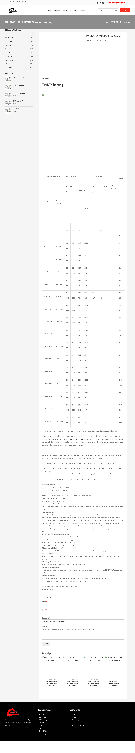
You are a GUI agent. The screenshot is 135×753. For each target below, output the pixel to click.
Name (44, 602)
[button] (125, 10)
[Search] (116, 10)
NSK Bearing (8, 56)
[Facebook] (97, 3)
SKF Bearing (8, 49)
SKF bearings (79, 439)
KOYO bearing (9, 60)
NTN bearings (71, 439)
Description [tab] (45, 79)
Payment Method (76, 723)
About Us (74, 714)
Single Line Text (46, 618)
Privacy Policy (75, 720)
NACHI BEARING (9, 38)
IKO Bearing (8, 45)
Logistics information (77, 725)
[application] (70, 10)
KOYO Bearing (43, 720)
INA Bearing (8, 34)
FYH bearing (8, 41)
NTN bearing (8, 53)
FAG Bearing (8, 68)
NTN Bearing (42, 717)
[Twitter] (100, 3)
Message (45, 626)
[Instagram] (103, 3)
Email (44, 610)
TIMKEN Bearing (9, 64)
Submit (46, 644)
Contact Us (74, 717)
